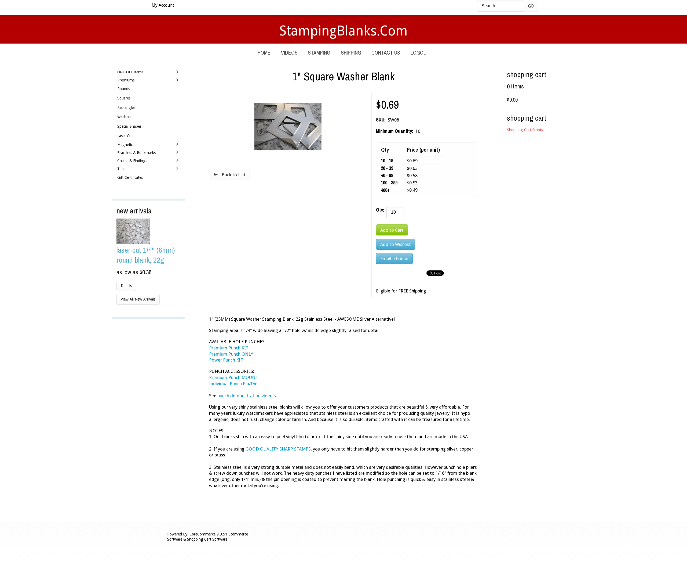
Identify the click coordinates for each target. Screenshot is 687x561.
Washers (124, 117)
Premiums (125, 80)
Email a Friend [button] (394, 258)
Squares (123, 98)
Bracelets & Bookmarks (136, 153)
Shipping (351, 52)
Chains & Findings (132, 161)
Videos (289, 52)
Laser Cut (125, 136)
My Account (163, 5)
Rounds (123, 89)
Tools (121, 169)
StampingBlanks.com (343, 31)
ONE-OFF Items (130, 72)
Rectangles (126, 107)
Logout (420, 52)
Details (126, 286)
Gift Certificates (130, 177)
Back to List (234, 174)
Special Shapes (129, 126)
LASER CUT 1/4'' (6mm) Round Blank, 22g (145, 255)
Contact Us (385, 52)
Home (264, 52)
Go (531, 6)
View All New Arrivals (138, 299)
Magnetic (125, 144)
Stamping (319, 52)
